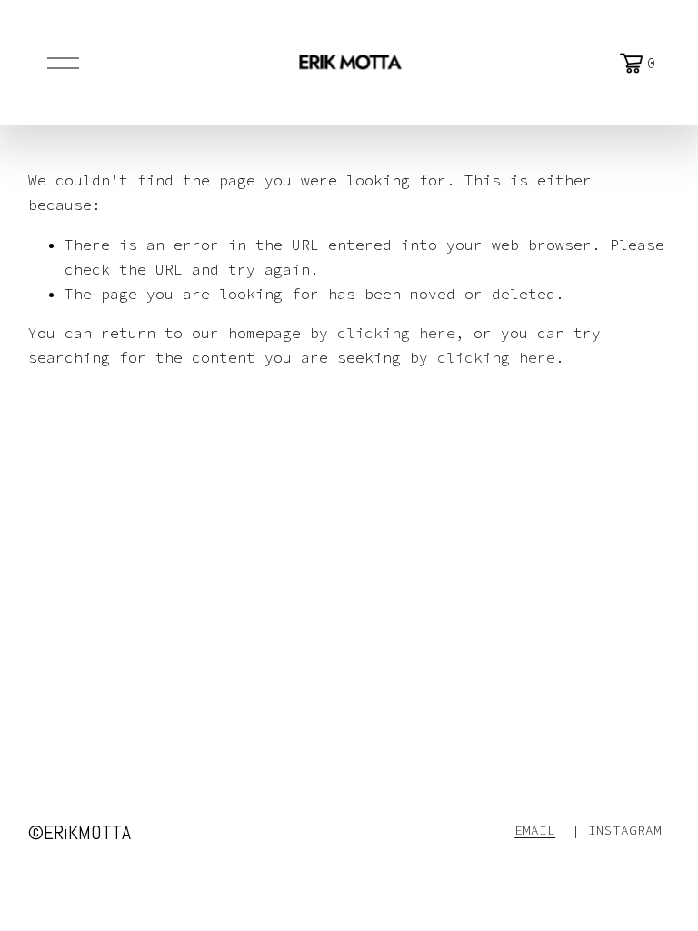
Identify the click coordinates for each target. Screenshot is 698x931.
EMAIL (534, 830)
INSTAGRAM (625, 830)
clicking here (396, 333)
